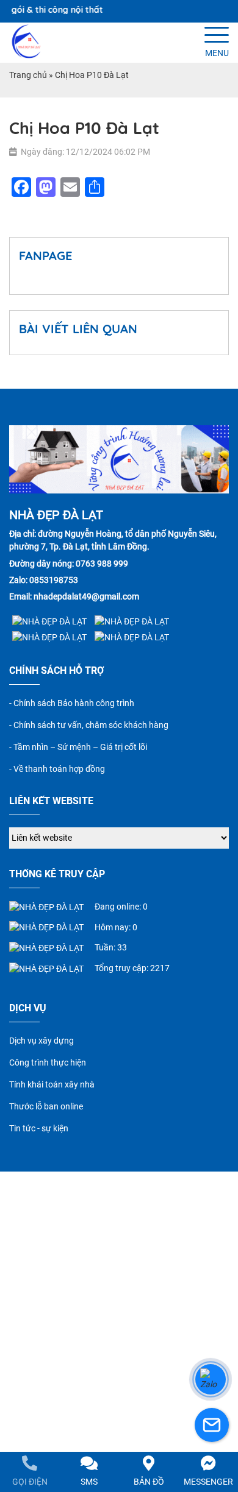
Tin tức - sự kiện (38, 1128)
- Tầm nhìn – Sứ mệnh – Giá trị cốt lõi (78, 747)
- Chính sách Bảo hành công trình (71, 703)
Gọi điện (30, 1482)
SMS (89, 1482)
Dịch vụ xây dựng (41, 1040)
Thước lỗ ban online (46, 1106)
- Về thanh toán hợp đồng (57, 769)
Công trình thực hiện (47, 1062)
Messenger (208, 1482)
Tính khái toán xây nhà (52, 1084)
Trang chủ (28, 75)
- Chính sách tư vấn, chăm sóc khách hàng (88, 725)
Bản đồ (149, 1482)
